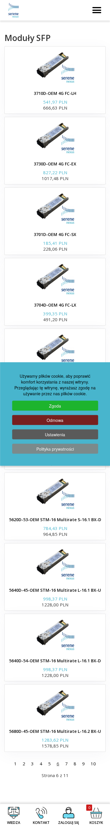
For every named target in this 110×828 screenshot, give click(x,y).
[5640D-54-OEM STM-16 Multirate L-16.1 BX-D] (55, 634)
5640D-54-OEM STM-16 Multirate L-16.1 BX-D (55, 660)
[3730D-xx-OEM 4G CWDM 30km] (55, 349)
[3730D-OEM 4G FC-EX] (55, 137)
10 (93, 764)
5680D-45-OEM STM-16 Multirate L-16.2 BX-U (55, 731)
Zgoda (55, 406)
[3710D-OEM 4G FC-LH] (55, 67)
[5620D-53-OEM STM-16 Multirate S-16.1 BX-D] (55, 493)
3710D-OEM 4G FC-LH (55, 93)
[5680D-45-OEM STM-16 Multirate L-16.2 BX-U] (55, 705)
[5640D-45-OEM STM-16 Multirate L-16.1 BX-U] (55, 563)
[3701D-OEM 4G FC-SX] (55, 208)
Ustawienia (55, 434)
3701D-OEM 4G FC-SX (55, 234)
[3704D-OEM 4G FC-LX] (55, 278)
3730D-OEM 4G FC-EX (55, 164)
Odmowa (55, 420)
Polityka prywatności (55, 449)
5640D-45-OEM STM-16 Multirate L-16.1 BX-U (55, 590)
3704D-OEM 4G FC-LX (55, 305)
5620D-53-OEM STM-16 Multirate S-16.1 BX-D (55, 519)
